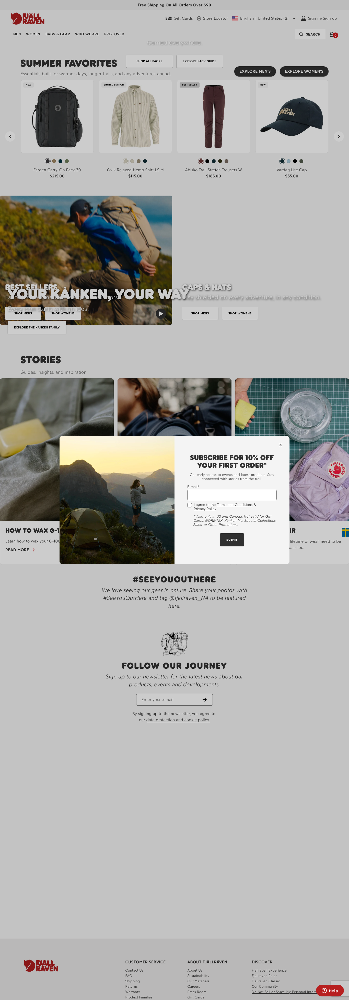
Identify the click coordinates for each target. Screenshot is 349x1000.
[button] (280, 445)
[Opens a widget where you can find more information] (330, 991)
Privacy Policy (205, 509)
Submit (232, 540)
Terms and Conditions (235, 505)
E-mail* (193, 487)
